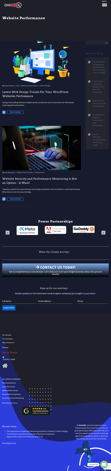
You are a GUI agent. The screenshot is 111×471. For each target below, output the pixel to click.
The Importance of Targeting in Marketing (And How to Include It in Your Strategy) (99, 67)
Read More (15, 112)
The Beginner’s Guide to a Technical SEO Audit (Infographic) (98, 120)
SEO (17, 86)
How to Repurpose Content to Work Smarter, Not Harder (99, 139)
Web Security (39, 172)
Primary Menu (104, 4)
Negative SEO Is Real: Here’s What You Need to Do (99, 103)
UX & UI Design (45, 86)
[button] (4, 112)
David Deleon (9, 86)
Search (106, 43)
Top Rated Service (40, 411)
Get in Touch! (10, 352)
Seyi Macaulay (9, 172)
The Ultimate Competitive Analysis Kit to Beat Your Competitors (98, 86)
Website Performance (29, 86)
